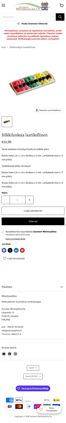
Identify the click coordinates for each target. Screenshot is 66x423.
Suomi (31, 367)
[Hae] (60, 17)
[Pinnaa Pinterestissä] (22, 250)
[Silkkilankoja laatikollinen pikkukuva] (7, 122)
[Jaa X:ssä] (10, 250)
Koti (4, 47)
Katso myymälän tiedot (15, 239)
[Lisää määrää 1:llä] (29, 200)
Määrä (4, 193)
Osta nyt (33, 221)
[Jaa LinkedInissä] (16, 250)
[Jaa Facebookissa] (4, 250)
